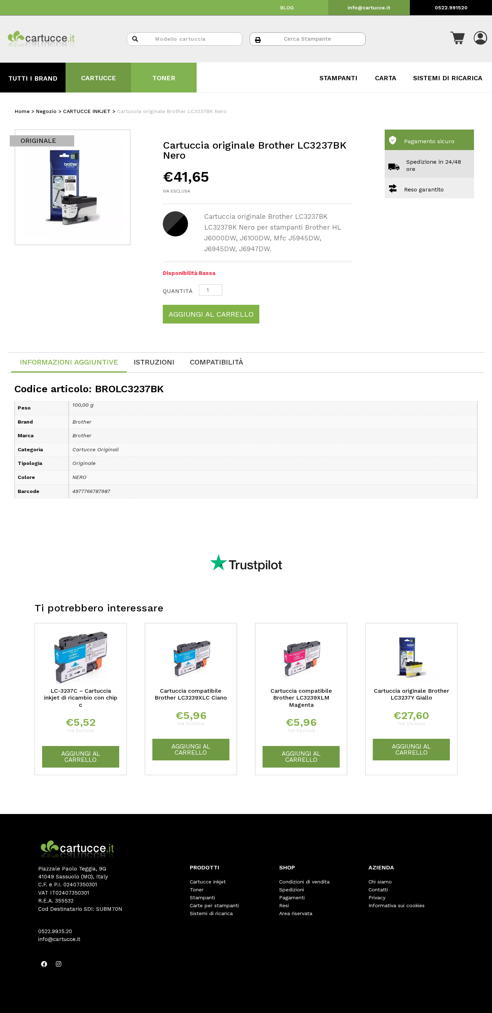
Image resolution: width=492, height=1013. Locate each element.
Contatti (378, 889)
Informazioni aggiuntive (69, 362)
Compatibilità (216, 362)
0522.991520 (451, 7)
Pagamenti (292, 897)
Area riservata (295, 913)
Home (22, 111)
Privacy (376, 897)
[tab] (69, 362)
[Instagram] (59, 964)
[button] (457, 39)
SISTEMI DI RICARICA (447, 78)
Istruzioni (154, 362)
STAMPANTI (338, 78)
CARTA (385, 78)
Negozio (46, 111)
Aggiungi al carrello (211, 314)
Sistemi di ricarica (211, 913)
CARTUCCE (98, 78)
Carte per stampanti (214, 905)
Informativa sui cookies (396, 905)
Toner (196, 889)
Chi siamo (380, 882)
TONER (163, 78)
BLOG (287, 7)
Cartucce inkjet (208, 882)
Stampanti (202, 897)
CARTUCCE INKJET (87, 111)
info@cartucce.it (369, 7)
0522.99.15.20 (55, 931)
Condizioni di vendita (304, 882)
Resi (284, 905)
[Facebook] (44, 964)
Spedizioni (291, 889)
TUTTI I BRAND (32, 78)
